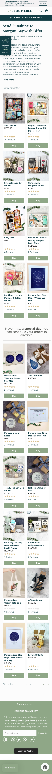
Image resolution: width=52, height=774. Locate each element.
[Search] (41, 11)
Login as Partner (26, 751)
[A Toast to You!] (38, 583)
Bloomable (18, 757)
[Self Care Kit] (14, 108)
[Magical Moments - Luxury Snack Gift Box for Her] (38, 108)
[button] (45, 767)
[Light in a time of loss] (38, 471)
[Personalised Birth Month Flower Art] (38, 416)
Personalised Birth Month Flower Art (37, 434)
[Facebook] (5, 739)
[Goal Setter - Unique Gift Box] (38, 526)
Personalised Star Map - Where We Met (37, 298)
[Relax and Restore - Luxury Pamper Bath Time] (38, 221)
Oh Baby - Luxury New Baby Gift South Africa (13, 545)
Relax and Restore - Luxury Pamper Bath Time (38, 240)
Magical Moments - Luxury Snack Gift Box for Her (37, 128)
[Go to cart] (46, 10)
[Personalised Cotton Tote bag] (14, 583)
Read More (8, 79)
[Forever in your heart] (14, 416)
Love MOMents (35, 655)
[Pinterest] (25, 739)
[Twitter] (19, 739)
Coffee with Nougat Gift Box (36, 184)
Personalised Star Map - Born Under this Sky (13, 658)
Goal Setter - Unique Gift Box (36, 544)
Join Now (43, 3)
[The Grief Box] (38, 359)
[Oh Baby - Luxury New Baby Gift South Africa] (14, 526)
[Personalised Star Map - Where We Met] (38, 278)
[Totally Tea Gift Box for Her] (14, 471)
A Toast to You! (35, 600)
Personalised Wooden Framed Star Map (12, 378)
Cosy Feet (9, 237)
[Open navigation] (4, 11)
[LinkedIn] (32, 739)
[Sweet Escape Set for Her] (14, 166)
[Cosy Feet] (14, 221)
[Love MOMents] (38, 638)
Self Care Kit (10, 125)
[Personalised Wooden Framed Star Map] (14, 359)
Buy (14, 145)
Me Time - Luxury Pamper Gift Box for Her (13, 298)
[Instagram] (12, 739)
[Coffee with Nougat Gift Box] (38, 166)
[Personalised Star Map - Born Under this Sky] (14, 638)
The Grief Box (35, 375)
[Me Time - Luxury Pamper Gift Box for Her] (14, 278)
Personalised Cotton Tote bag (12, 601)
